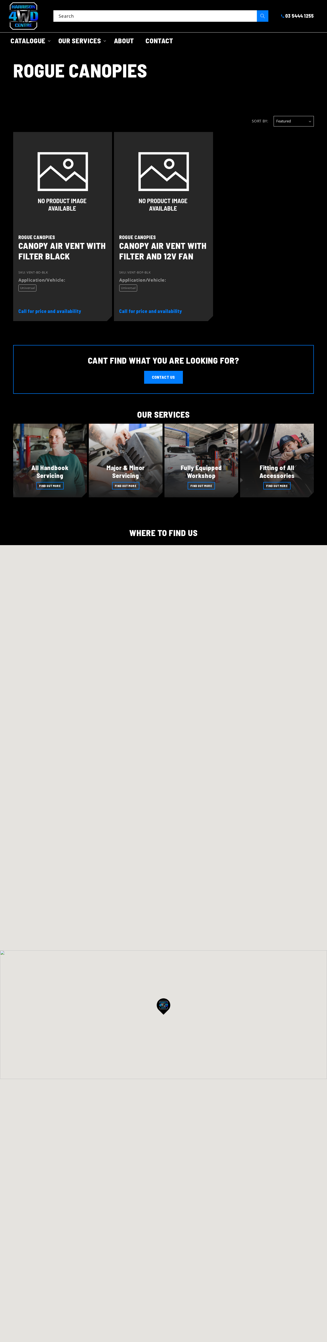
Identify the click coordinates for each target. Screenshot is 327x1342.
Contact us (163, 377)
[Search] (262, 16)
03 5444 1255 (299, 16)
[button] (29, 40)
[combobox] (160, 16)
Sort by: (260, 121)
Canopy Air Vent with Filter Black (62, 250)
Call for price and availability (49, 311)
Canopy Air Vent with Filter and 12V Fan (163, 250)
